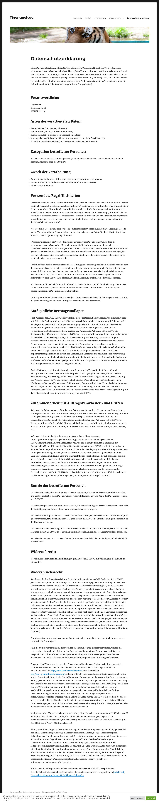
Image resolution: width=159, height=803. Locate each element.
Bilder (88, 18)
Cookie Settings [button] (137, 798)
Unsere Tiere (115, 18)
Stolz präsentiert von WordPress (54, 792)
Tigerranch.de (21, 17)
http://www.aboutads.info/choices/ (66, 671)
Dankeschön (100, 18)
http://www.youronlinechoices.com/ (47, 674)
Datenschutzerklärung (138, 18)
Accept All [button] (151, 798)
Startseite (77, 18)
